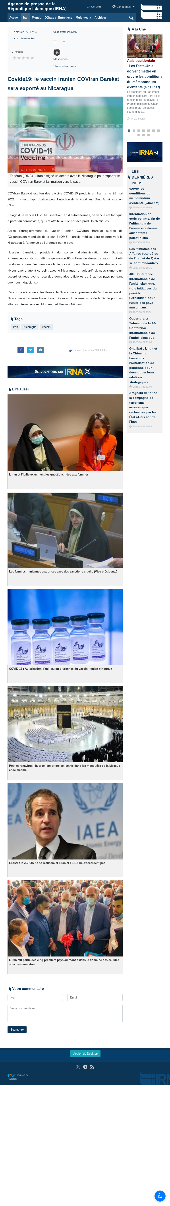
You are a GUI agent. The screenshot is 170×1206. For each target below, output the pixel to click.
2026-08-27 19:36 (142, 267)
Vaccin (46, 327)
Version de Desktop (85, 1053)
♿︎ (160, 1196)
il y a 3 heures (138, 118)
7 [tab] (158, 131)
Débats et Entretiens (58, 17)
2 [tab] (134, 131)
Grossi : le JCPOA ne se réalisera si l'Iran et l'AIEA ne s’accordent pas (57, 863)
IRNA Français (43, 6)
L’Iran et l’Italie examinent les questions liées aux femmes (49, 474)
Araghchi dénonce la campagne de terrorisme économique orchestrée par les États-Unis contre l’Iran (143, 407)
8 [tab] (139, 135)
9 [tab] (144, 135)
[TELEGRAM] (85, 1067)
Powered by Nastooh (18, 1077)
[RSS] (92, 1067)
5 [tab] (148, 131)
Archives (100, 17)
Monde (36, 17)
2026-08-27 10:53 (142, 426)
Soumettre (17, 1029)
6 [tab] (153, 131)
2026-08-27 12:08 (142, 342)
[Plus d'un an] (65, 432)
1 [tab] (129, 131)
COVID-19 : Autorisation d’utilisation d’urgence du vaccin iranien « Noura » (60, 668)
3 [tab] (139, 131)
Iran (25, 17)
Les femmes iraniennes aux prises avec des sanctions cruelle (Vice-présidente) (63, 571)
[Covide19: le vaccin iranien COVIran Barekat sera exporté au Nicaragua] (65, 135)
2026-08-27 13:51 (142, 312)
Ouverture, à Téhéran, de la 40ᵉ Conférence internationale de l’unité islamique (142, 328)
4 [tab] (144, 131)
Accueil (14, 17)
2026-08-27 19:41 (142, 242)
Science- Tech (28, 38)
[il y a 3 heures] (144, 46)
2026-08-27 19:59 (142, 207)
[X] (78, 1067)
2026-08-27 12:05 (142, 386)
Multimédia (83, 17)
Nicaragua (29, 327)
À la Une (139, 29)
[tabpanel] (144, 77)
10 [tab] (148, 135)
